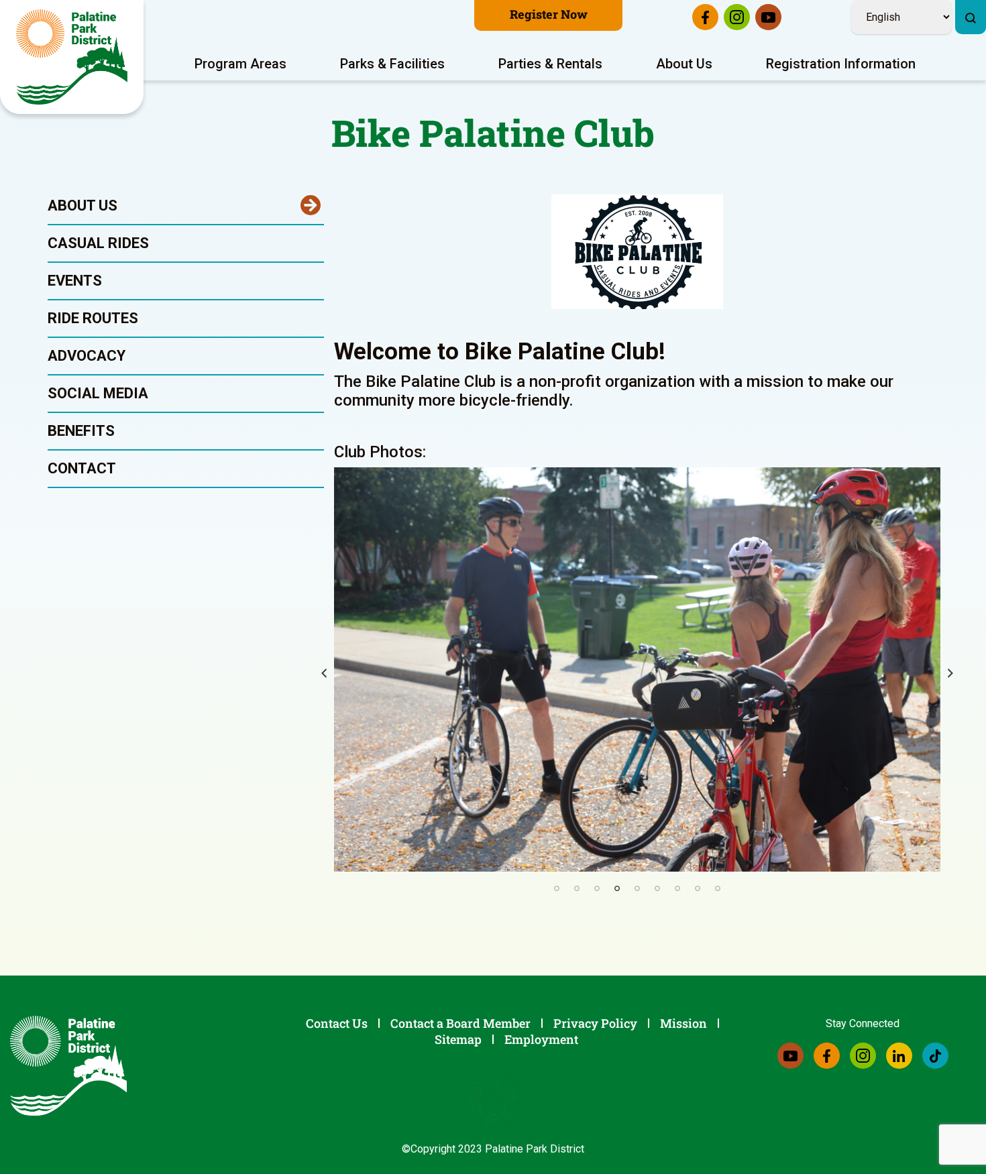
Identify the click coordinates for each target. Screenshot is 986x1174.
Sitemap (458, 1039)
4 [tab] (617, 888)
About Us (684, 64)
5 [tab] (637, 888)
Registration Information (841, 64)
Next (950, 673)
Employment (541, 1039)
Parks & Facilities (392, 64)
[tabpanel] (637, 669)
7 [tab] (677, 888)
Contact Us (337, 1023)
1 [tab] (556, 888)
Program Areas (240, 64)
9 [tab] (717, 888)
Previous (324, 673)
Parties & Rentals (550, 64)
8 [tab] (697, 888)
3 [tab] (597, 888)
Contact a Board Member (460, 1023)
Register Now (549, 14)
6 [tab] (657, 888)
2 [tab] (577, 888)
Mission (683, 1023)
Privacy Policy (595, 1023)
